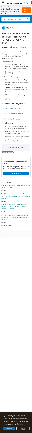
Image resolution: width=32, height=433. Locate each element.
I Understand (9, 428)
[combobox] (15, 19)
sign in (16, 147)
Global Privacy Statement (18, 417)
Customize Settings (23, 429)
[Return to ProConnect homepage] (13, 2)
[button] (3, 2)
